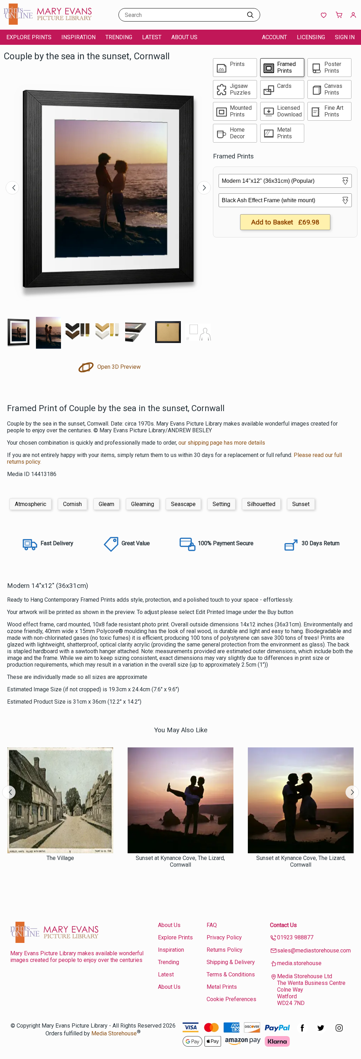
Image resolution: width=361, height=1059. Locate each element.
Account (274, 37)
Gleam (106, 504)
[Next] (204, 187)
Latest (151, 37)
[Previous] (12, 187)
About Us (184, 37)
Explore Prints (28, 37)
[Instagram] (339, 1031)
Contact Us (283, 925)
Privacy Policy (224, 937)
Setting (221, 504)
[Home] (48, 22)
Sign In (345, 37)
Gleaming (142, 504)
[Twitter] (320, 1031)
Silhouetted (261, 504)
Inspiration (78, 37)
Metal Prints (222, 986)
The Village (60, 858)
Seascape (183, 504)
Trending (118, 37)
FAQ (212, 925)
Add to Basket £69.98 (285, 222)
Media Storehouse (114, 1033)
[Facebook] (302, 1031)
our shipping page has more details (221, 442)
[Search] (250, 15)
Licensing (311, 37)
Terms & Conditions (231, 974)
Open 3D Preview (118, 366)
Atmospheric (30, 504)
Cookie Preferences (231, 999)
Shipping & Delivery (231, 962)
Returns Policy (225, 949)
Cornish (72, 504)
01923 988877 (295, 937)
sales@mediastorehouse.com (314, 950)
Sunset (301, 504)
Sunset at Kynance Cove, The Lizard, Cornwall (180, 861)
